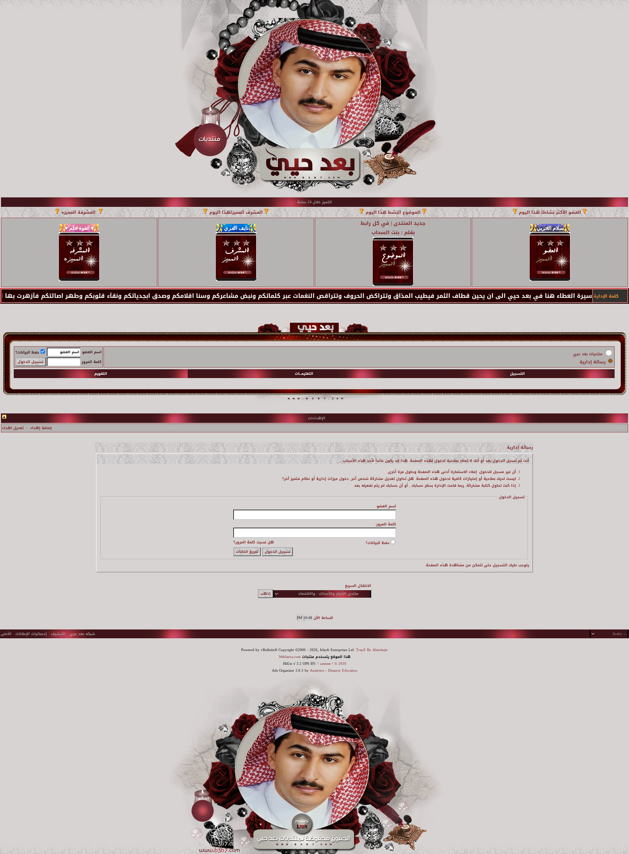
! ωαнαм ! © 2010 (331, 663)
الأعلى (6, 633)
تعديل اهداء (13, 428)
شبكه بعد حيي (82, 633)
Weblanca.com (290, 656)
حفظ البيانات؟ (27, 352)
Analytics (317, 670)
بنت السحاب (385, 232)
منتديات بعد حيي (587, 354)
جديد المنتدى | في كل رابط (393, 223)
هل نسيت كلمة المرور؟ (253, 542)
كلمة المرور (92, 361)
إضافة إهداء (41, 428)
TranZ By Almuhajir (372, 649)
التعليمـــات (304, 373)
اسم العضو (92, 352)
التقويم (100, 373)
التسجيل (517, 373)
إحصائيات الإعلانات (31, 633)
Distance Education (342, 670)
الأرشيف (58, 633)
